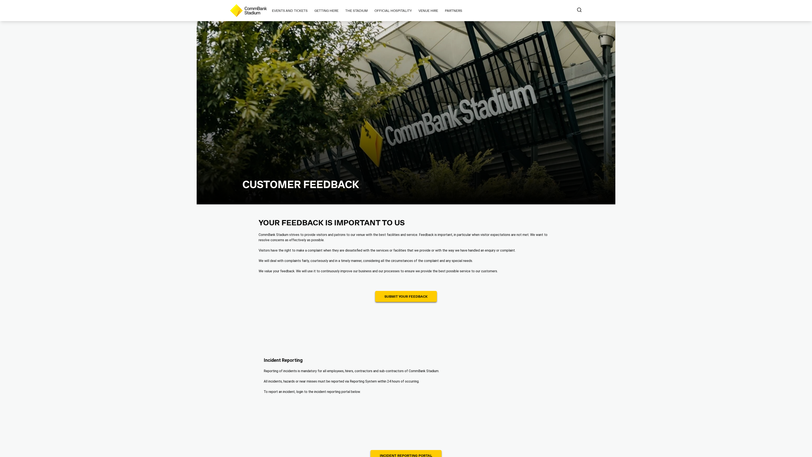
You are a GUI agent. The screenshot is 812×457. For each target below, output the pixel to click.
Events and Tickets (290, 10)
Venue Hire (428, 10)
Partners (453, 10)
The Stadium (356, 10)
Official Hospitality (393, 10)
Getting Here (326, 10)
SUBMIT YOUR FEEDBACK (406, 296)
